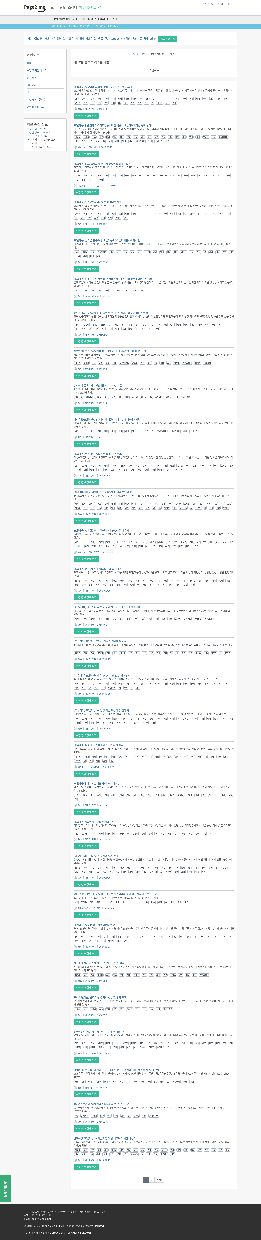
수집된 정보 (33, 132)
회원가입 (219, 4)
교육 (53, 38)
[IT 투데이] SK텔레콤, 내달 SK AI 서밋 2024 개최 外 (101, 675)
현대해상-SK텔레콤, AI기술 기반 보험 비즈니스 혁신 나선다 (105, 1138)
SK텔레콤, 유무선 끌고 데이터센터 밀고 (94, 924)
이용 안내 (112, 19)
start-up (115, 38)
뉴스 (65, 38)
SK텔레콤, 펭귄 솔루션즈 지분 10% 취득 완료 (98, 453)
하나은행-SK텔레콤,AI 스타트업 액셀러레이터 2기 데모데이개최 (107, 419)
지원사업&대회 (35, 38)
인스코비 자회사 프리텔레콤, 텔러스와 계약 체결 (99, 963)
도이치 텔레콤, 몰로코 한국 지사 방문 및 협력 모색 (100, 997)
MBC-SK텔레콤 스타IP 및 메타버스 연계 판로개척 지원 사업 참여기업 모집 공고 (115, 894)
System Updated (94, 1225)
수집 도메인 (33, 70)
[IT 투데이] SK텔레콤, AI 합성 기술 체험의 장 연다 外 (101, 710)
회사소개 (28, 1232)
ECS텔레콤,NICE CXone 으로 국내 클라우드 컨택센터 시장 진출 (107, 607)
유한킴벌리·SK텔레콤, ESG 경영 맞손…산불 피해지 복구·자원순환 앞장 (111, 312)
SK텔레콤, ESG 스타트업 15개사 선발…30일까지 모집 (102, 163)
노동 (140, 38)
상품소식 (73, 38)
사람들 (89, 38)
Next (159, 1179)
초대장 (227, 4)
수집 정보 (32, 99)
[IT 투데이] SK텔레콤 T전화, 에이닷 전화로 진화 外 (100, 641)
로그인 (211, 4)
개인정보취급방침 (81, 1232)
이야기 (101, 19)
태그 (29, 92)
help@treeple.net (41, 1218)
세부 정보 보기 (154, 70)
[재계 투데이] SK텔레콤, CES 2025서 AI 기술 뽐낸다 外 (103, 492)
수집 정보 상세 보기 (86, 115)
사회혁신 (125, 38)
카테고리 (31, 84)
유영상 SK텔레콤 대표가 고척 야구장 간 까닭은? (99, 1031)
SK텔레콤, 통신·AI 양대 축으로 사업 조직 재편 (98, 568)
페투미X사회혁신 (61, 19)
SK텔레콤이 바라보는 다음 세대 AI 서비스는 (96, 783)
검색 (204, 4)
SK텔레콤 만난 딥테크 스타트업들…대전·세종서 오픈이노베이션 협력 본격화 (113, 125)
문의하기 (54, 1232)
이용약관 (65, 1232)
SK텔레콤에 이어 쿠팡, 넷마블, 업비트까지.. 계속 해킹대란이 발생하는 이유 (113, 278)
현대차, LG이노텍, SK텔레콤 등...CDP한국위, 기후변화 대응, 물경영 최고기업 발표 (117, 1070)
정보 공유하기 (167, 38)
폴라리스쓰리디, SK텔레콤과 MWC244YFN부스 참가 (102, 1104)
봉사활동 (98, 38)
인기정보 (31, 77)
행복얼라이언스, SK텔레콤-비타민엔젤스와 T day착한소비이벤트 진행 (110, 351)
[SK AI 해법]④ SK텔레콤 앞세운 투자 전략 (96, 855)
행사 (82, 38)
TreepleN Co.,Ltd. (51, 1225)
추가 (44, 70)
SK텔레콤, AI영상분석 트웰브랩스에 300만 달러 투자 (101, 530)
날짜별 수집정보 (35, 106)
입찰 (59, 38)
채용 (47, 38)
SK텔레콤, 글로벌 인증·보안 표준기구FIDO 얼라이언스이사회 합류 (108, 240)
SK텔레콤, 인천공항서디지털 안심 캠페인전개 (97, 202)
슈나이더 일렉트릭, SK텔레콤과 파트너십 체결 (98, 385)
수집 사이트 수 (34, 128)
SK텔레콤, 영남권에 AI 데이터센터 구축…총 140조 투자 (103, 87)
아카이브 (91, 19)
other (153, 38)
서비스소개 (41, 1232)
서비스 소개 (78, 19)
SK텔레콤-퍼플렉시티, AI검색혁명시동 (94, 821)
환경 (134, 38)
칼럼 (107, 38)
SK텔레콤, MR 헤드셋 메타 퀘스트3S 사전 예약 (98, 745)
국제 (146, 38)
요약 (29, 63)
